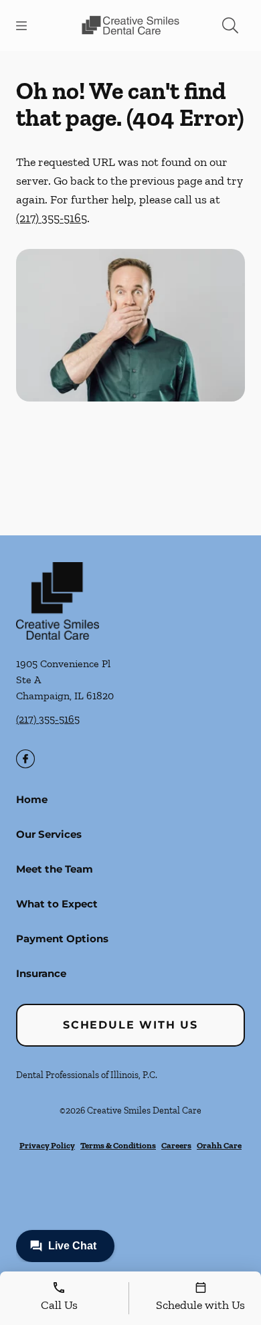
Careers (176, 1145)
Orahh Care (219, 1145)
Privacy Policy (47, 1145)
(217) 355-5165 (51, 218)
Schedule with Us (130, 1025)
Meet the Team (54, 869)
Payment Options (62, 938)
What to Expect (57, 903)
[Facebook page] (25, 758)
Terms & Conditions (118, 1145)
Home (32, 799)
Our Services (49, 834)
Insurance (41, 973)
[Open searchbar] (230, 25)
